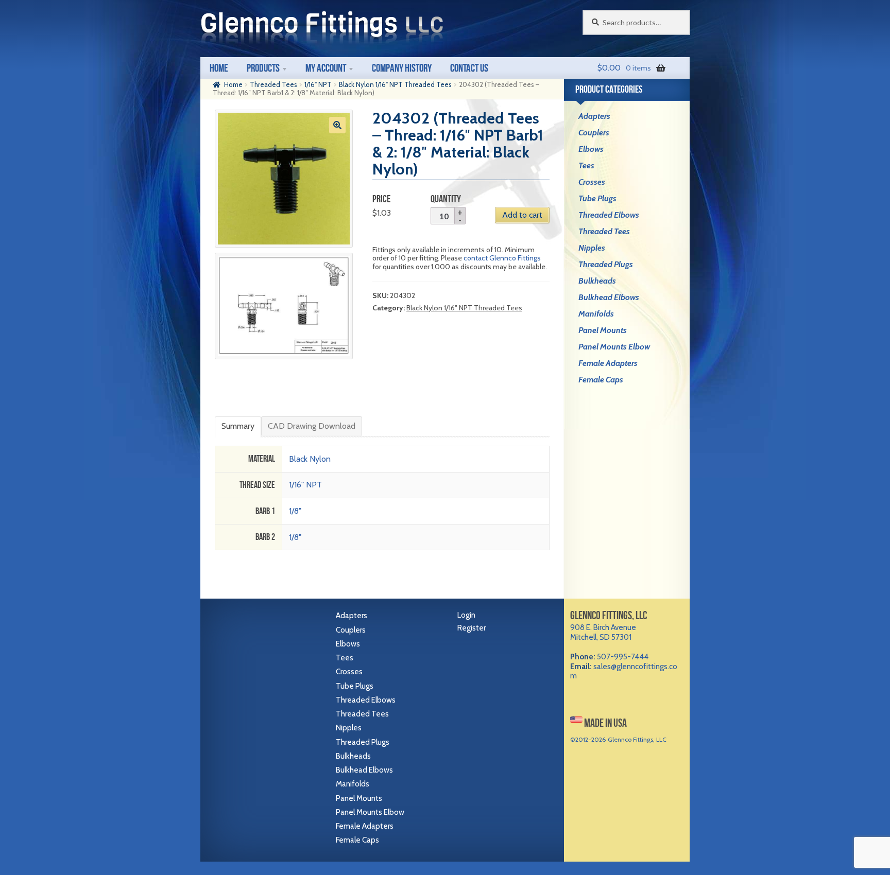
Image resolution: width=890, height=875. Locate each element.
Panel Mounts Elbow (614, 347)
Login (466, 615)
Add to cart (522, 215)
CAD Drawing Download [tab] (311, 426)
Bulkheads (597, 281)
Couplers (593, 132)
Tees (586, 165)
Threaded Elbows (608, 215)
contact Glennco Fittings (502, 258)
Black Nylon (310, 459)
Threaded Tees (273, 84)
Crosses (591, 182)
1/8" (295, 511)
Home (219, 68)
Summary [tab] (237, 426)
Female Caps (600, 379)
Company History (402, 68)
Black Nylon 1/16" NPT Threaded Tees (395, 84)
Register (471, 628)
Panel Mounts (602, 330)
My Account (325, 68)
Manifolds (596, 314)
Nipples (591, 248)
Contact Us (469, 68)
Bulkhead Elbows (608, 297)
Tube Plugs (597, 198)
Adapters (594, 116)
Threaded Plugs (605, 264)
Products (263, 68)
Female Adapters (608, 363)
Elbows (591, 149)
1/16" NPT (318, 84)
